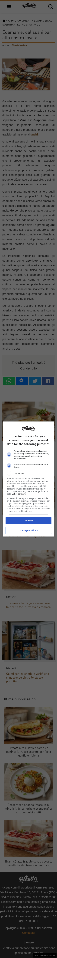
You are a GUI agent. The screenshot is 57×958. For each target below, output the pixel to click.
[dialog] (28, 479)
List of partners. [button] (19, 494)
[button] (28, 473)
